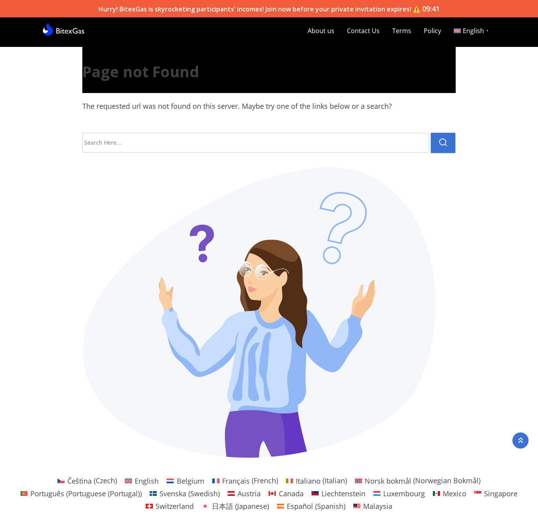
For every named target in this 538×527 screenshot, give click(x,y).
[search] (443, 142)
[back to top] (520, 440)
